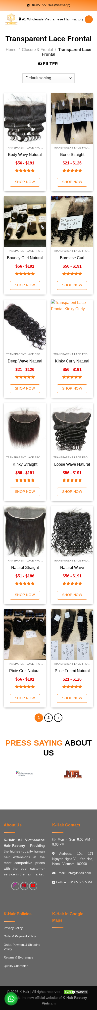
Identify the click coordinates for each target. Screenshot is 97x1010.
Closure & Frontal (37, 50)
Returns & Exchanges (18, 957)
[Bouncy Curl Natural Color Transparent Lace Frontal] (25, 221)
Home (11, 50)
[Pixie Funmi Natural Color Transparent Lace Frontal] (72, 634)
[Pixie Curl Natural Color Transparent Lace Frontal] (25, 634)
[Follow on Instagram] (15, 886)
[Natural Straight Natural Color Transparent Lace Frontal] (25, 531)
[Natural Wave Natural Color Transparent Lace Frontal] (72, 531)
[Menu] (89, 19)
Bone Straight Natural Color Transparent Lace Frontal (72, 154)
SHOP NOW (25, 182)
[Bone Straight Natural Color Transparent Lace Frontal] (72, 118)
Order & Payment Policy (20, 936)
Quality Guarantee (16, 966)
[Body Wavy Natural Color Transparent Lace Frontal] (25, 118)
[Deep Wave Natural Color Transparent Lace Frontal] (25, 325)
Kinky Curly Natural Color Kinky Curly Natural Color (72, 361)
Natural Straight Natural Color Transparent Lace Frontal (24, 567)
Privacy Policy (13, 928)
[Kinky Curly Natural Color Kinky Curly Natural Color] (72, 325)
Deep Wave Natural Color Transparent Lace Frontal (25, 361)
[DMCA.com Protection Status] (75, 992)
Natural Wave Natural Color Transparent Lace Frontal (72, 567)
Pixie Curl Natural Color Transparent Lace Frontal (25, 671)
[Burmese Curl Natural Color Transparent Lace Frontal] (72, 221)
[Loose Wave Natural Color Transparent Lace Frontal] (72, 428)
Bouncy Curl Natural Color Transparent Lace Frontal (25, 258)
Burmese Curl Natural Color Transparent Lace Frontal (72, 258)
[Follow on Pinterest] (24, 886)
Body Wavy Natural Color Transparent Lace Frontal (25, 154)
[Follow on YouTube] (33, 886)
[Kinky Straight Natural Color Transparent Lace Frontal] (25, 428)
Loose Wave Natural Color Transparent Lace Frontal (72, 464)
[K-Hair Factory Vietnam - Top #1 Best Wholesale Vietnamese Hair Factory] (11, 19)
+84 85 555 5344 (80, 882)
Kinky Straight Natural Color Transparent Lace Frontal (24, 464)
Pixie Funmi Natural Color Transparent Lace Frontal (72, 671)
